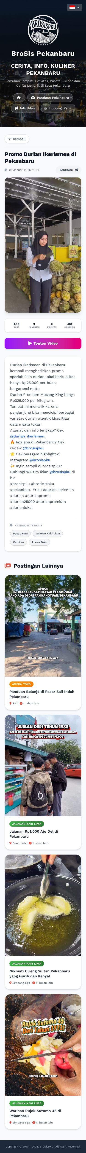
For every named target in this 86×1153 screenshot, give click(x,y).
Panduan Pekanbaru (52, 97)
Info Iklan (27, 108)
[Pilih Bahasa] (74, 7)
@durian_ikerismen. (27, 436)
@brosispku (33, 448)
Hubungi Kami (60, 108)
